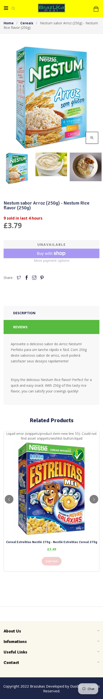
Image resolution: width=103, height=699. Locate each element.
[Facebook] (26, 278)
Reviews (20, 327)
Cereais (26, 23)
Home (9, 23)
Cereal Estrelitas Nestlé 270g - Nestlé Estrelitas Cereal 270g (51, 542)
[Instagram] (34, 278)
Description (24, 313)
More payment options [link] (51, 260)
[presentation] (9, 499)
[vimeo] (42, 278)
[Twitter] (19, 278)
